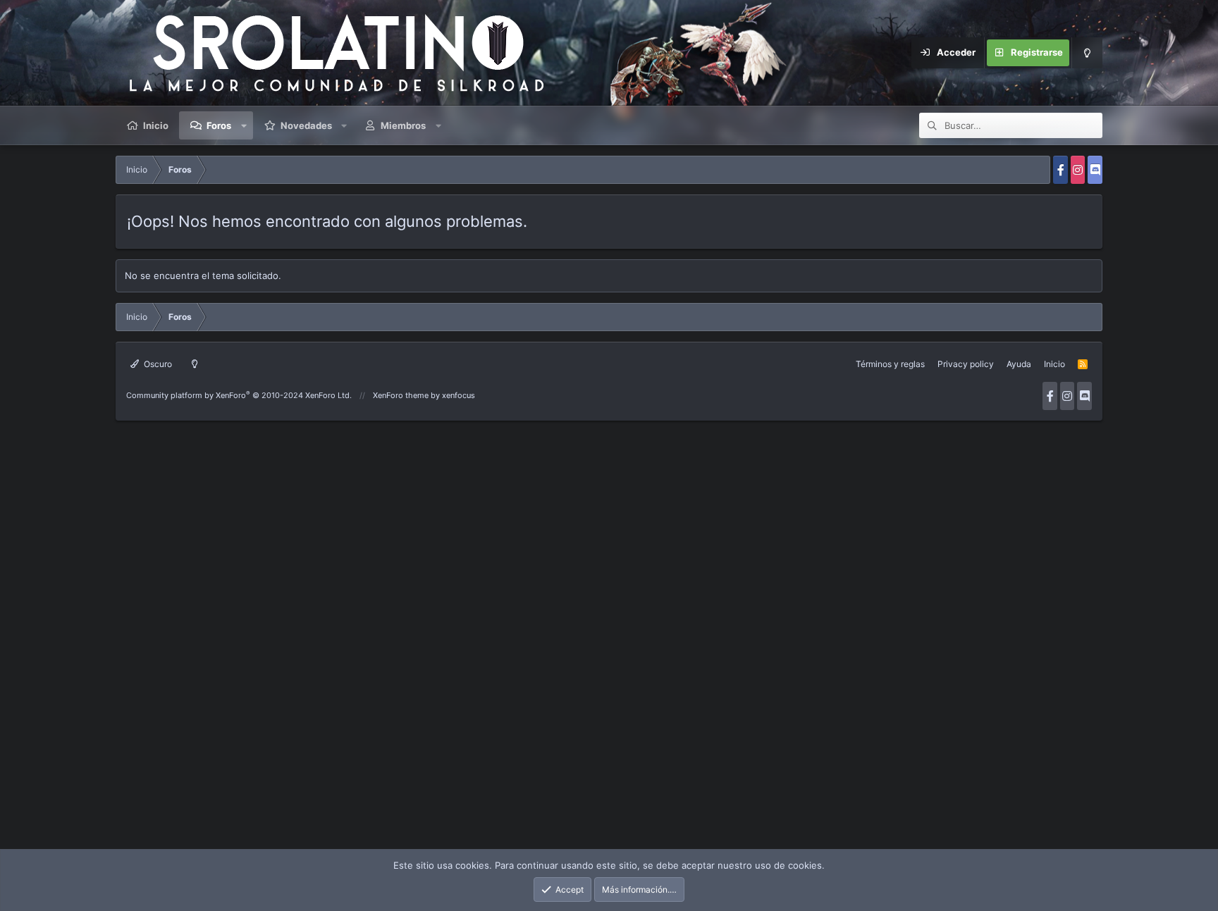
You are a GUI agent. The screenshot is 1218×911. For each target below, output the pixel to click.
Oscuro (157, 364)
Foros (219, 125)
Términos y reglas (890, 364)
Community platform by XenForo (239, 395)
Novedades (306, 125)
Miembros (403, 125)
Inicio (155, 125)
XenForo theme (401, 395)
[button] (244, 125)
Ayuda (1019, 364)
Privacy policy (965, 364)
